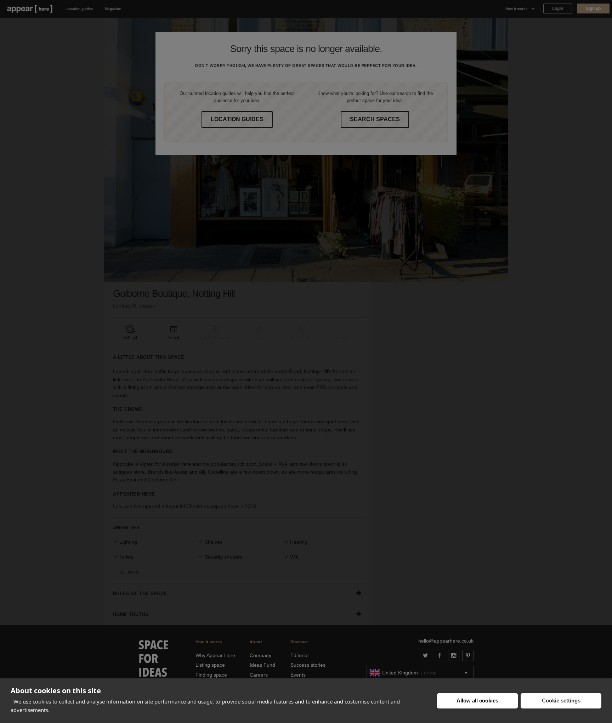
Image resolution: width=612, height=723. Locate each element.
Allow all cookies (477, 700)
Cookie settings (561, 700)
